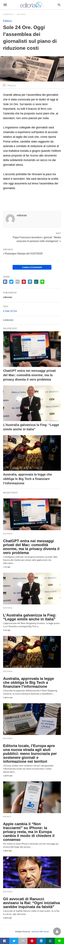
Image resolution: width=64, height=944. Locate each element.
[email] (22, 941)
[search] (59, 5)
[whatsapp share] (36, 282)
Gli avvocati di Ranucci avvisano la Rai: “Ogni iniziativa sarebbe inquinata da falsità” (31, 903)
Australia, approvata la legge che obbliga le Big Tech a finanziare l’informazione (27, 479)
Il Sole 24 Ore (10, 311)
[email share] (18, 282)
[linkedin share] (30, 282)
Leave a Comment (32, 267)
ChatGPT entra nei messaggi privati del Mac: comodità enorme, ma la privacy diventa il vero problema (29, 375)
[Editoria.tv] (32, 5)
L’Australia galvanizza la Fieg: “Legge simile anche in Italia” (29, 617)
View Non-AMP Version (40, 932)
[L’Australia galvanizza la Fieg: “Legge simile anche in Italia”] (32, 403)
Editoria (21, 14)
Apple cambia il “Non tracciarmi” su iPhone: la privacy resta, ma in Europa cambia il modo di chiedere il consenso (29, 832)
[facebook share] (5, 282)
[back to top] (57, 931)
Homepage (8, 14)
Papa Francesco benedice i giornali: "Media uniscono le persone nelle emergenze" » (37, 239)
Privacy (7, 817)
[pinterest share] (24, 282)
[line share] (42, 282)
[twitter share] (11, 282)
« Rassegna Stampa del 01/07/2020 (23, 253)
